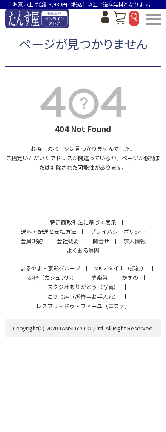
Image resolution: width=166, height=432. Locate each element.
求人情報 (134, 241)
